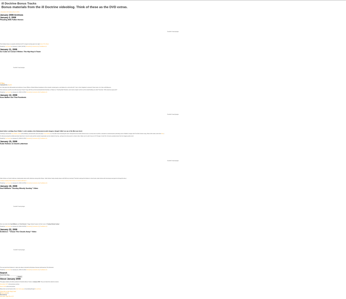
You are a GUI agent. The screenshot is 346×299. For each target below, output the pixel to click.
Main (11, 12)
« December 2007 (4, 12)
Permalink (28, 46)
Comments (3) (35, 183)
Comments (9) (35, 92)
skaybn (10, 85)
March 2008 (3, 286)
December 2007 (4, 284)
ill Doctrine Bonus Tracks (18, 3)
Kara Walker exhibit (16, 133)
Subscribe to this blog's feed (8, 291)
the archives (38, 289)
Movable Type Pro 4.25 (7, 296)
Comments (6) (35, 46)
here (162, 133)
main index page (20, 289)
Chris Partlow (47, 133)
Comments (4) (35, 269)
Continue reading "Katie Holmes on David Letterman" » (13, 180)
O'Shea (2, 83)
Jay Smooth (8, 46)
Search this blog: (5, 275)
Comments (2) (35, 226)
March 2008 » (16, 12)
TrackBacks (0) (43, 46)
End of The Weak (44, 44)
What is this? (4, 293)
